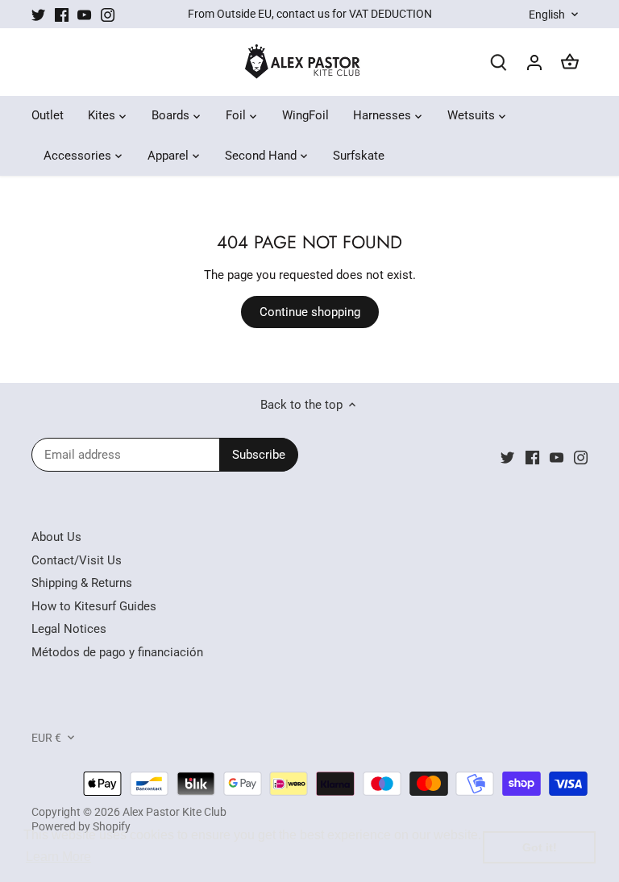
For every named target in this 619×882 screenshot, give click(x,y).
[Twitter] (38, 14)
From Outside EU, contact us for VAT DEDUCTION (310, 13)
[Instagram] (107, 14)
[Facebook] (62, 14)
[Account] (534, 62)
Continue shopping (310, 312)
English (547, 14)
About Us (56, 537)
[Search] (499, 62)
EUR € (46, 737)
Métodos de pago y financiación (117, 652)
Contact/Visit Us (76, 560)
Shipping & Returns (81, 583)
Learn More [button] (58, 856)
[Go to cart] (570, 62)
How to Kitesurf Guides (93, 606)
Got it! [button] (539, 847)
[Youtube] (84, 14)
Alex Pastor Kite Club (174, 811)
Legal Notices (68, 629)
